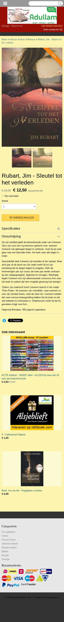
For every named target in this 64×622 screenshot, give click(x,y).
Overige (5, 559)
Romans (31, 39)
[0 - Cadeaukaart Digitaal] (32, 412)
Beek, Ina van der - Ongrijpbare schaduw (22, 490)
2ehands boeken (10, 543)
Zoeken (59, 3)
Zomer (5, 536)
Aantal (5, 201)
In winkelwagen (22, 217)
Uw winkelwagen (51, 26)
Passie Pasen (9, 539)
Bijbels (5, 551)
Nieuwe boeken (17, 39)
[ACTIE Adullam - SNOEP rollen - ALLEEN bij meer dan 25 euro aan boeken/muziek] (32, 353)
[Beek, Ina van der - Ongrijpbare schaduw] (32, 468)
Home (4, 39)
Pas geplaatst (8, 532)
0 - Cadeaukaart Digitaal (13, 434)
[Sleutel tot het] (32, 97)
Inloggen (6, 25)
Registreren (17, 25)
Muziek (5, 555)
